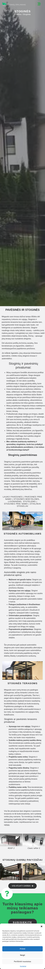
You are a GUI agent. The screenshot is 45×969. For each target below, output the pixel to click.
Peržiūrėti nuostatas (22, 961)
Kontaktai (23, 966)
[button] (41, 926)
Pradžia (18, 14)
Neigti (22, 955)
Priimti (22, 949)
